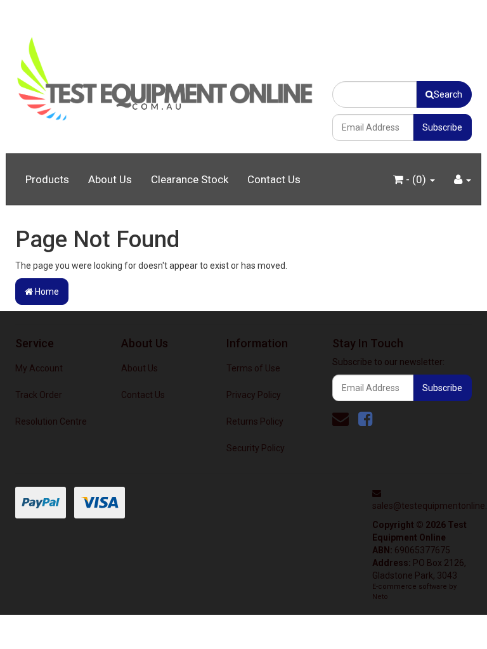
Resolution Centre (51, 421)
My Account (39, 368)
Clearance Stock (189, 179)
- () (416, 179)
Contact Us (274, 179)
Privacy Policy (253, 395)
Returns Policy (254, 421)
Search (448, 94)
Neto (380, 597)
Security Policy (255, 448)
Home (46, 291)
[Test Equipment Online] (164, 76)
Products (47, 179)
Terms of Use (253, 368)
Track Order (38, 395)
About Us (110, 179)
